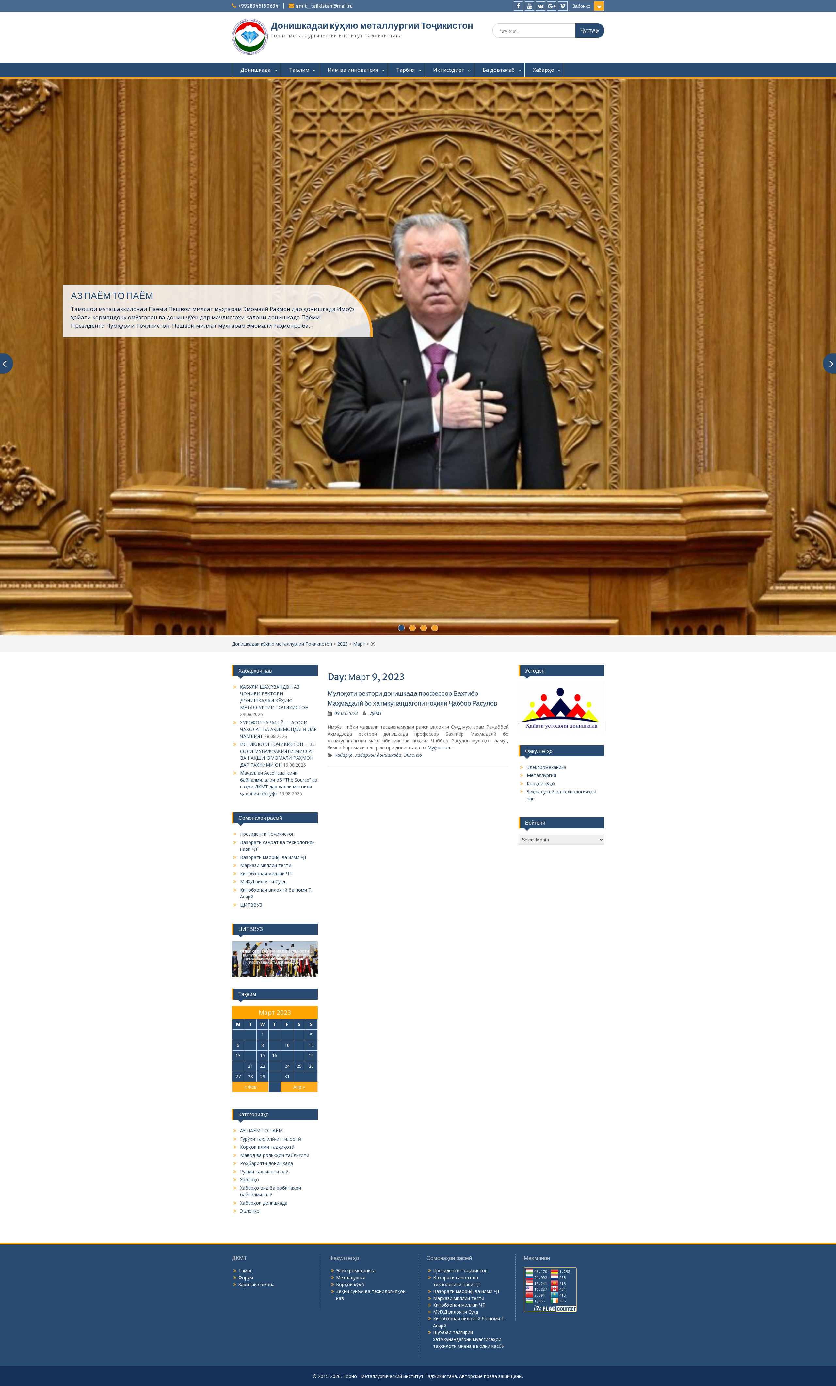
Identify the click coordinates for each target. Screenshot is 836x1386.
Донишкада (255, 69)
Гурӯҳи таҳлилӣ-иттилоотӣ (270, 905)
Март (359, 410)
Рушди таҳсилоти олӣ (264, 938)
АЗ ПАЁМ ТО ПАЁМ (261, 897)
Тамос (245, 1037)
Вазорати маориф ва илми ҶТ (273, 624)
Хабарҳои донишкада (378, 522)
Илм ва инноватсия (353, 69)
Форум (245, 1044)
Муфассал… (440, 514)
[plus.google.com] (551, 6)
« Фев (250, 853)
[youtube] (529, 6)
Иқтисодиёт (448, 69)
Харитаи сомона (256, 1051)
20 (238, 833)
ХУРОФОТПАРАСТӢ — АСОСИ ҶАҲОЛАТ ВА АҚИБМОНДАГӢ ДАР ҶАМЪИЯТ (278, 496)
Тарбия (405, 69)
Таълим (299, 69)
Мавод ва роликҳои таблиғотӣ (274, 922)
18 (299, 822)
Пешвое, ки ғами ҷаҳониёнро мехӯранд (153, 209)
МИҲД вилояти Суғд (262, 648)
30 (274, 843)
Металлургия (541, 542)
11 (299, 812)
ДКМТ (376, 480)
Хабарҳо (543, 69)
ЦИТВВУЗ (251, 671)
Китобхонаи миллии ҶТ (266, 640)
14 (250, 822)
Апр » (299, 853)
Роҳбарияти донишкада (266, 930)
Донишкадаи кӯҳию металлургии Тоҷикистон (372, 25)
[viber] (563, 6)
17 (287, 822)
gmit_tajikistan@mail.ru (324, 6)
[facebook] (518, 6)
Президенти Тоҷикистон (267, 601)
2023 (342, 410)
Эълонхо (413, 522)
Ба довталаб (499, 69)
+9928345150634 (258, 6)
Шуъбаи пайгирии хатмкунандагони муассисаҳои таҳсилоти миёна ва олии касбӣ (469, 1106)
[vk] (540, 6)
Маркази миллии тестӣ (265, 632)
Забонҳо (581, 6)
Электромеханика (546, 534)
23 (274, 833)
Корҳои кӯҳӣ (541, 550)
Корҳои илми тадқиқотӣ (267, 914)
